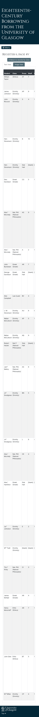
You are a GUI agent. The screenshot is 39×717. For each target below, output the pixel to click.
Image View (19, 64)
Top (3, 713)
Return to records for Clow (20, 60)
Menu (7, 48)
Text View (7, 64)
